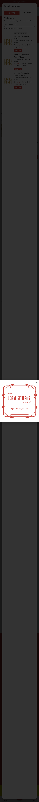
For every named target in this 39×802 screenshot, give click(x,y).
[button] (36, 382)
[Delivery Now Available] (19, 401)
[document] (19, 401)
